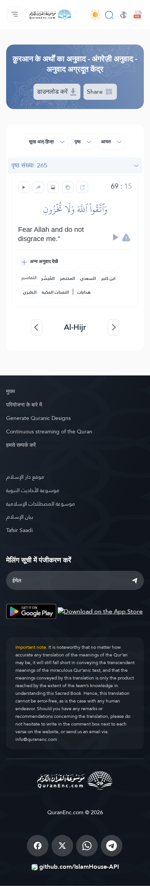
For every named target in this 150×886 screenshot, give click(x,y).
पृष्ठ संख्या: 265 (29, 165)
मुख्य (10, 391)
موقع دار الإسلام (25, 477)
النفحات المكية (55, 292)
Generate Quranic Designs (38, 418)
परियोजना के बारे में (24, 405)
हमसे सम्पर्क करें (21, 445)
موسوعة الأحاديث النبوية (32, 490)
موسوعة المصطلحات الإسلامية (40, 504)
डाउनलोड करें (53, 91)
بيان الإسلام (19, 517)
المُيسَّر (48, 278)
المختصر (67, 278)
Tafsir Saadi (19, 530)
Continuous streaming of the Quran (49, 431)
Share (95, 91)
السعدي (88, 278)
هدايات (84, 292)
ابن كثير (108, 278)
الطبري (30, 292)
